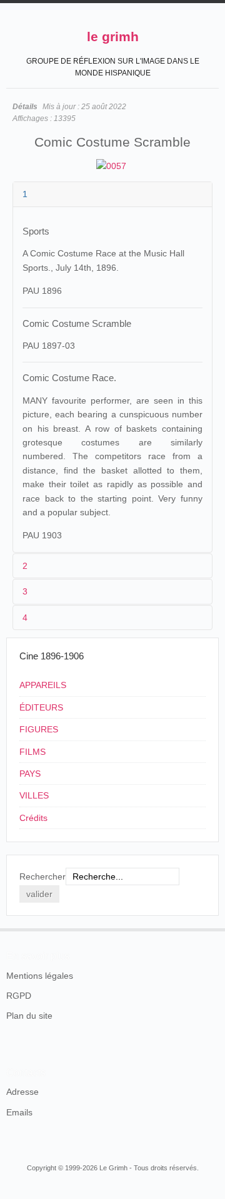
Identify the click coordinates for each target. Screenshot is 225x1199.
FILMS (32, 752)
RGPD (18, 996)
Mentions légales (39, 976)
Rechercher (42, 876)
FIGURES (38, 729)
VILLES (34, 795)
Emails (19, 1112)
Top (211, 928)
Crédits (33, 818)
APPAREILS (42, 685)
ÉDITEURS (41, 707)
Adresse (22, 1092)
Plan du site (29, 1016)
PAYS (30, 774)
